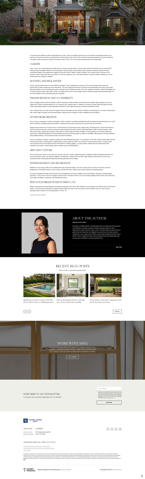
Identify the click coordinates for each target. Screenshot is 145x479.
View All (117, 311)
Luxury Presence (66, 469)
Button (119, 247)
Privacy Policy (110, 397)
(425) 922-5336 (27, 432)
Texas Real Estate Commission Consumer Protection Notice (36, 446)
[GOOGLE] (120, 429)
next (29, 311)
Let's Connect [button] (72, 357)
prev (25, 311)
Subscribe (109, 402)
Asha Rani (33, 190)
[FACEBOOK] (107, 429)
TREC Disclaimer (27, 450)
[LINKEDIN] (116, 429)
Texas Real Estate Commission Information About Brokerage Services (38, 448)
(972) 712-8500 (51, 442)
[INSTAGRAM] (111, 429)
